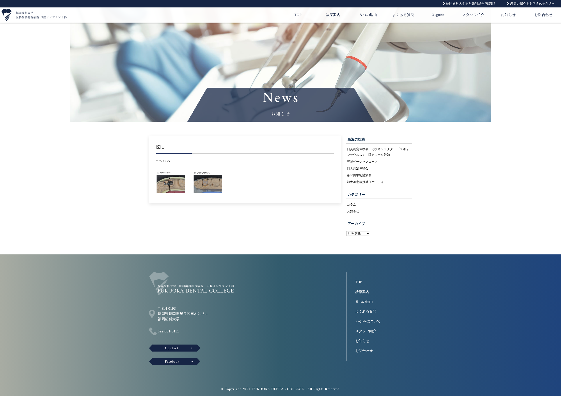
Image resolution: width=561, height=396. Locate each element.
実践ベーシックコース (362, 161)
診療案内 (333, 15)
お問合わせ (543, 15)
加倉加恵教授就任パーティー (367, 182)
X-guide (438, 15)
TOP (298, 15)
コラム (351, 204)
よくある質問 (403, 15)
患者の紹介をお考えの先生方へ (532, 3)
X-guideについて (368, 321)
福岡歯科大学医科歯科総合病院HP (470, 3)
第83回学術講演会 (359, 175)
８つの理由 (368, 15)
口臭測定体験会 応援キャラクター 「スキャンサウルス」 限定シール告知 (378, 151)
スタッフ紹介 (473, 15)
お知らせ (508, 15)
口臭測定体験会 (357, 168)
